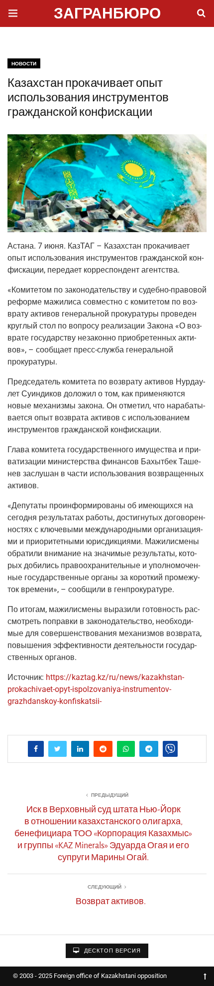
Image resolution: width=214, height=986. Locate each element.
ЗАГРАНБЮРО (107, 14)
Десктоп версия (111, 951)
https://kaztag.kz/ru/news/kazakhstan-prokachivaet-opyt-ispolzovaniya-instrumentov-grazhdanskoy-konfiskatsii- (95, 689)
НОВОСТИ (23, 63)
